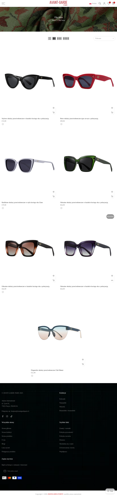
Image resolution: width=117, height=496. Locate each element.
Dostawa (62, 440)
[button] (93, 3)
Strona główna (6, 428)
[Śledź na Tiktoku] (11, 416)
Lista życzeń (6, 448)
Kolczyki (62, 399)
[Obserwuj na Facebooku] (3, 416)
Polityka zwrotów (65, 436)
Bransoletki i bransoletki (67, 411)
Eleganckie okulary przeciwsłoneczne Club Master (47, 370)
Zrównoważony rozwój (66, 448)
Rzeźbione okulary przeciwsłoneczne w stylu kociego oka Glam (22, 202)
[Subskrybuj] (53, 471)
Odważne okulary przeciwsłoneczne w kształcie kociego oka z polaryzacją (84, 202)
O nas (3, 440)
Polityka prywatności (66, 432)
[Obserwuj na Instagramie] (7, 416)
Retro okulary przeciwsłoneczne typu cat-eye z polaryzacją (79, 118)
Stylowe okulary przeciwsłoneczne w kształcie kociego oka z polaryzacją (25, 118)
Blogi (3, 444)
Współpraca (63, 451)
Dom (54, 20)
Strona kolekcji (7, 432)
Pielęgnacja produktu (8, 451)
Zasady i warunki (65, 428)
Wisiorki (62, 407)
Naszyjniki (62, 403)
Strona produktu (7, 436)
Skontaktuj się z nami (66, 444)
